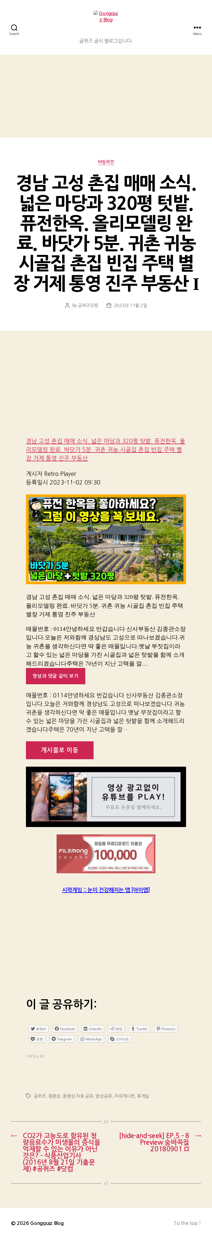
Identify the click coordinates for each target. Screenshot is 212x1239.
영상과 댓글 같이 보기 (55, 676)
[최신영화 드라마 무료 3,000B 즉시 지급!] (106, 853)
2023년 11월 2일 (130, 305)
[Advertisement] (106, 96)
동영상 (54, 1096)
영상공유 (104, 1096)
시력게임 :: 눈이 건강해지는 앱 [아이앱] (106, 890)
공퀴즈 (40, 1096)
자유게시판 (124, 1096)
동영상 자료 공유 (78, 1096)
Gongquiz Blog (47, 1223)
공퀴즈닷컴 (88, 305)
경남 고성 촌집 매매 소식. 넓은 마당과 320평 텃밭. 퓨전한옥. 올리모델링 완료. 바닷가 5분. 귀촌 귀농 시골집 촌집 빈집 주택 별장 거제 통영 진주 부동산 (105, 449)
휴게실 (143, 1096)
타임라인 (106, 162)
